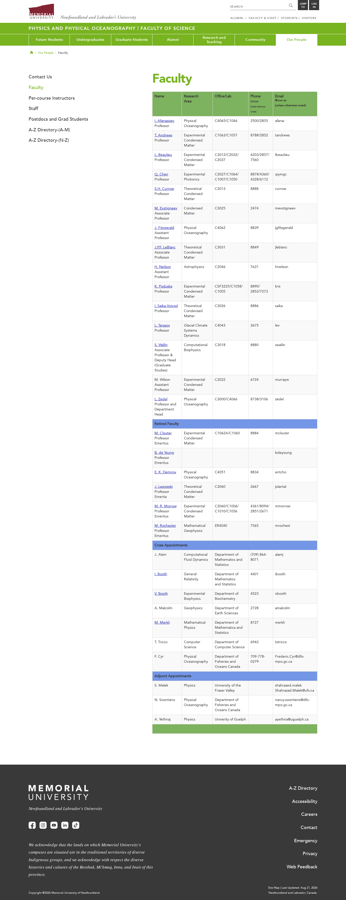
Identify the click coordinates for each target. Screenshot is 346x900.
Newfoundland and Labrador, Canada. (292, 892)
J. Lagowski (164, 486)
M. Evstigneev (166, 208)
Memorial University (82, 12)
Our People (297, 40)
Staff (33, 108)
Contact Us (40, 77)
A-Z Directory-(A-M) (49, 130)
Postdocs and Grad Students (58, 119)
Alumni (173, 40)
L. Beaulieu (163, 155)
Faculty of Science (168, 28)
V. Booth (161, 593)
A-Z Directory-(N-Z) (49, 140)
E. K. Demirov (165, 472)
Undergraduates (90, 40)
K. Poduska (163, 286)
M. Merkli (162, 622)
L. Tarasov (162, 325)
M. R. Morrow (166, 506)
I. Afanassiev (164, 121)
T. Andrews (163, 135)
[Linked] (64, 825)
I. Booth (161, 574)
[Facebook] (32, 825)
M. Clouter (163, 433)
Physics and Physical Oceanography (83, 28)
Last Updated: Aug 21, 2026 (299, 887)
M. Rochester (165, 526)
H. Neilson (163, 267)
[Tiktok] (75, 825)
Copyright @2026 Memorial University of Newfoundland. (64, 892)
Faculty (36, 87)
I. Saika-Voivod (166, 306)
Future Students (49, 40)
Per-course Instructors (52, 98)
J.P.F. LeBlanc (165, 247)
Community (255, 40)
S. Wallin (161, 345)
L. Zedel (161, 399)
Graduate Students (132, 40)
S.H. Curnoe (164, 189)
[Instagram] (43, 825)
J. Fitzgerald (164, 228)
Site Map (274, 887)
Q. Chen (161, 174)
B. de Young (164, 453)
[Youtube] (53, 825)
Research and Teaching (214, 39)
